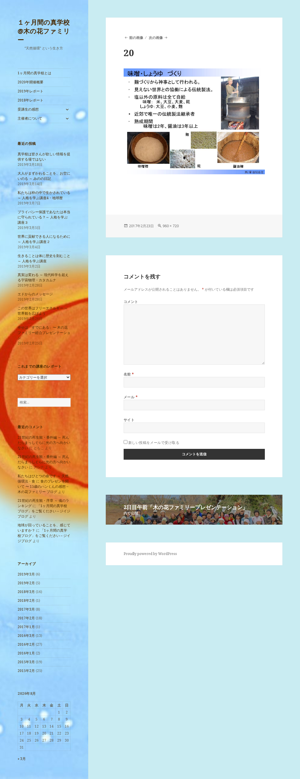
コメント (131, 301)
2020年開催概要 (30, 82)
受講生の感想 (28, 109)
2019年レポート (30, 91)
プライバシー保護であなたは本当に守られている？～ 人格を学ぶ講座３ (44, 217)
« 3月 (22, 758)
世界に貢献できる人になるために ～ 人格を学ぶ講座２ (44, 239)
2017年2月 (26, 618)
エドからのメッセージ (35, 294)
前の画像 (136, 37)
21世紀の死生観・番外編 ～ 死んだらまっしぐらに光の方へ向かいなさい (44, 442)
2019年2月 (26, 582)
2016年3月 (26, 635)
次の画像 (156, 37)
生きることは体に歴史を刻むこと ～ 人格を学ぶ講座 (44, 258)
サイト (129, 419)
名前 (129, 374)
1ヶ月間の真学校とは (34, 72)
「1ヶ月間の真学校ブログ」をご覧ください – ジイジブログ (44, 511)
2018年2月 (26, 600)
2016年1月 (26, 653)
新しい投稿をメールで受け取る (154, 442)
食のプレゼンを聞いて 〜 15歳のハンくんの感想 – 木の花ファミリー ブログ (43, 486)
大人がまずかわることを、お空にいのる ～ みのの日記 (44, 176)
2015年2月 (26, 670)
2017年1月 (26, 626)
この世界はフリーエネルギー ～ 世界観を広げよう (43, 311)
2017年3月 (26, 609)
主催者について (30, 118)
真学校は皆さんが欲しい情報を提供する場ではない (44, 156)
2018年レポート (30, 100)
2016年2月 (26, 644)
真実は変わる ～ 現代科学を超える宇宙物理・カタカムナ (43, 277)
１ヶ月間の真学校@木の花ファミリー (44, 31)
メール (131, 396)
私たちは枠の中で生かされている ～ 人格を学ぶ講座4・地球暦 (44, 195)
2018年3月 (26, 591)
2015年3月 (26, 661)
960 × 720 (171, 225)
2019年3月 (26, 574)
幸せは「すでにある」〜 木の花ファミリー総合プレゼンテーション (44, 332)
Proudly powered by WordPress (150, 553)
